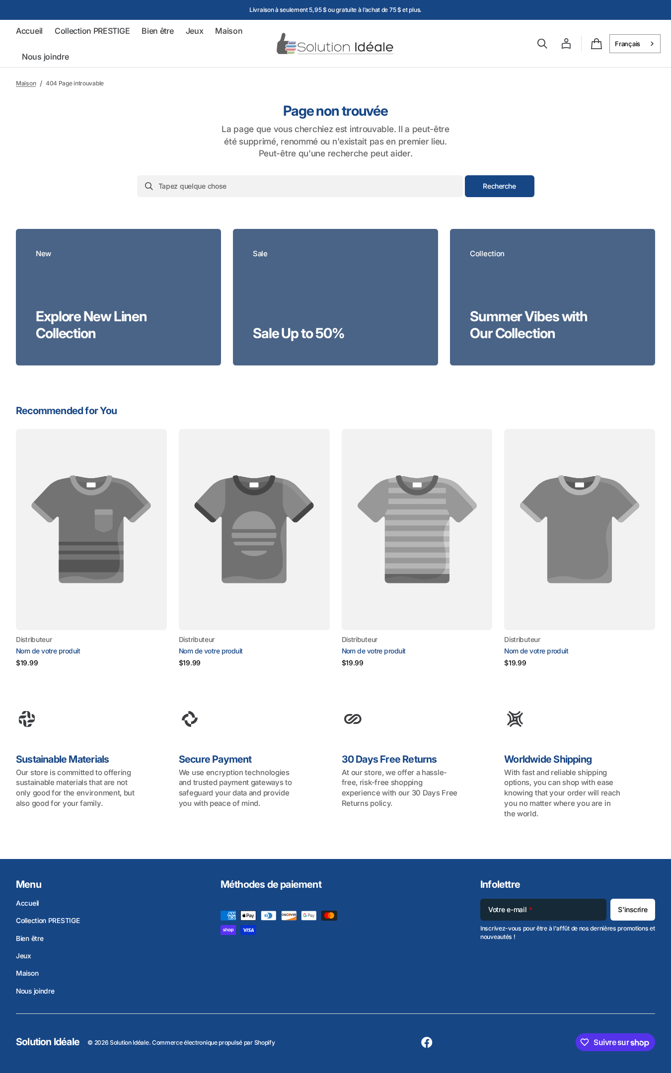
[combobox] (635, 43)
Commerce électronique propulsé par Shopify (213, 1042)
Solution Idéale (129, 1042)
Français (627, 44)
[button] (542, 44)
